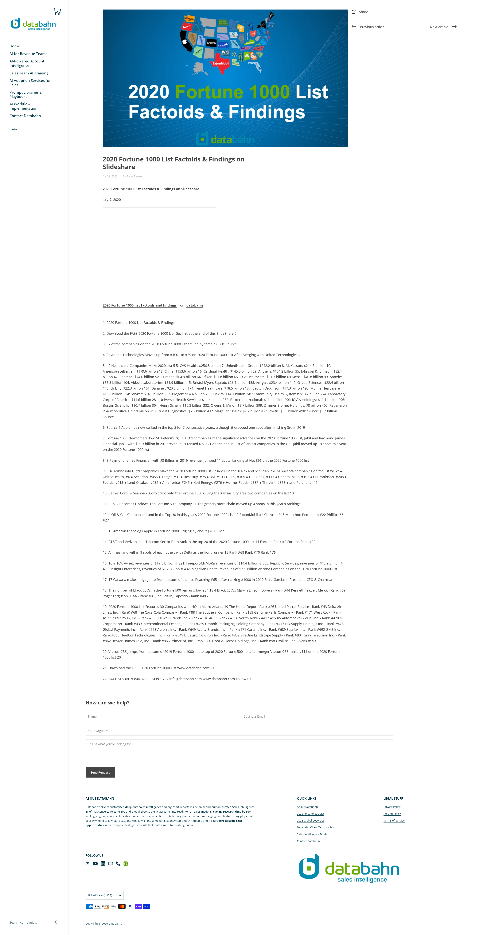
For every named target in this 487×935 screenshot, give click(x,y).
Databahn (115, 923)
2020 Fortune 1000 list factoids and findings (140, 305)
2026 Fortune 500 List (310, 813)
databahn (194, 305)
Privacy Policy (392, 807)
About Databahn (307, 807)
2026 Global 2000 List (310, 820)
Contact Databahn (308, 841)
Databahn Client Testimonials (316, 827)
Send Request (100, 772)
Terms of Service (394, 820)
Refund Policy (392, 813)
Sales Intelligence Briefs (312, 834)
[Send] (57, 922)
